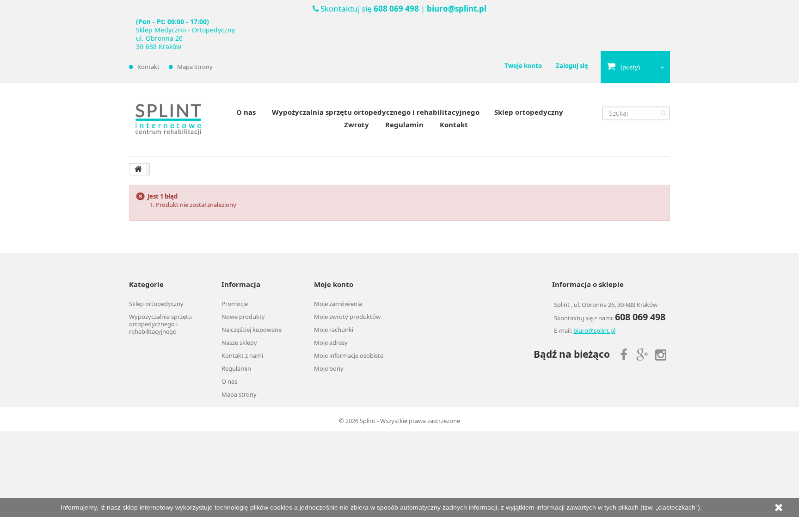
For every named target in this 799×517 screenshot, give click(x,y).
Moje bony (329, 368)
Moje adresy (331, 342)
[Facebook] (623, 354)
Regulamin (404, 124)
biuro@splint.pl (456, 8)
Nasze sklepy (239, 342)
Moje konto (333, 284)
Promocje (234, 303)
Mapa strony (195, 66)
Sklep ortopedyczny (528, 112)
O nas (246, 112)
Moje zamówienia (338, 303)
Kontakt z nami (242, 355)
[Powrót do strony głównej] (138, 169)
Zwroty (356, 124)
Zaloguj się (572, 66)
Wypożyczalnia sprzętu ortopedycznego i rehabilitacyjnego (375, 112)
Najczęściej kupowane (251, 329)
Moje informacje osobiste (348, 355)
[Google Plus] (642, 354)
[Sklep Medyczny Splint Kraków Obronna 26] (168, 119)
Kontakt (148, 66)
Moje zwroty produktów (347, 316)
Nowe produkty (243, 316)
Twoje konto (523, 66)
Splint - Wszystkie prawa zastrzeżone (410, 421)
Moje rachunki (333, 329)
